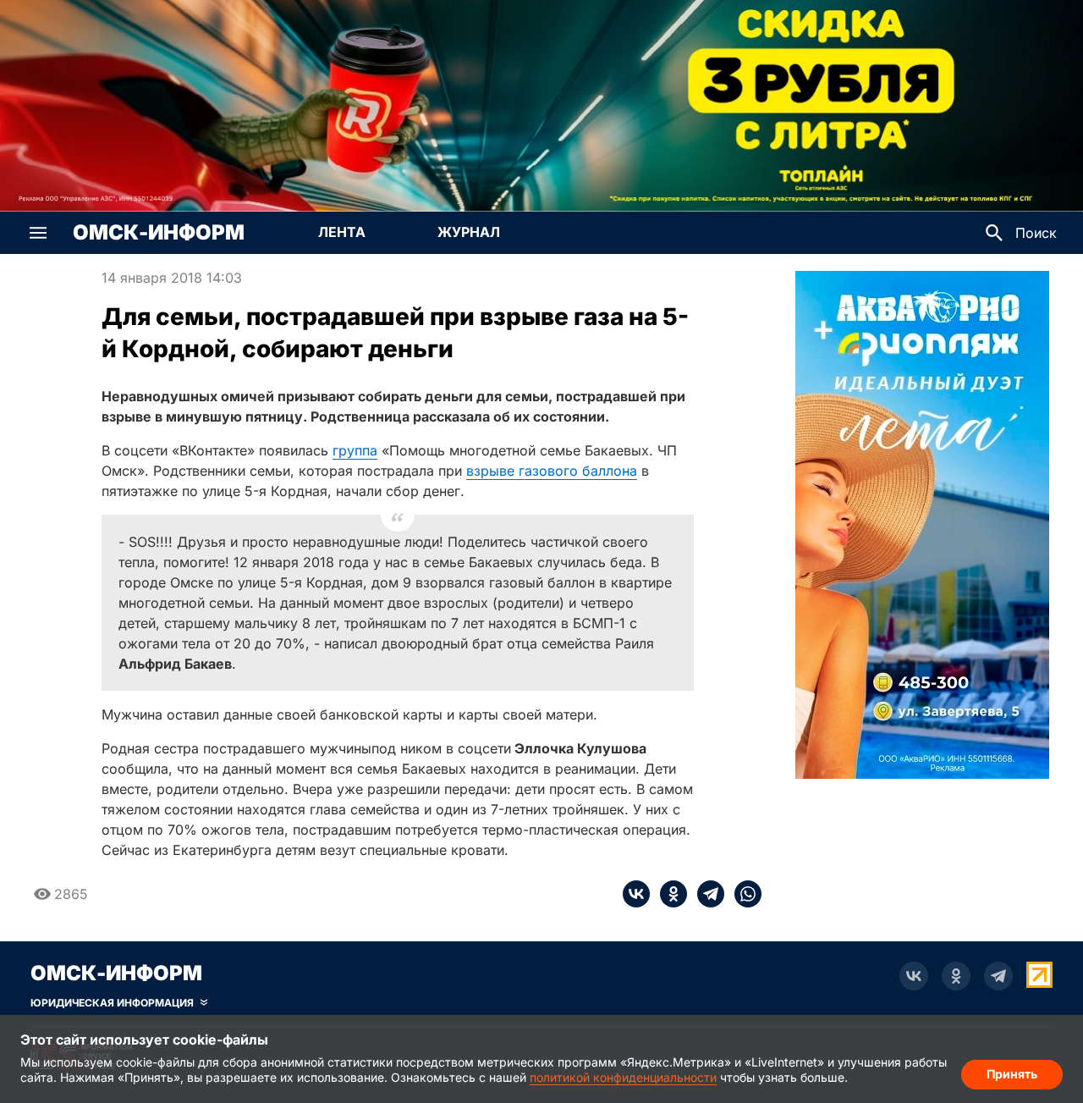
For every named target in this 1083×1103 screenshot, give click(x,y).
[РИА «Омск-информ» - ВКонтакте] (913, 976)
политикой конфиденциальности (623, 1077)
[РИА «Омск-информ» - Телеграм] (998, 976)
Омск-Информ (159, 233)
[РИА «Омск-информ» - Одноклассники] (956, 976)
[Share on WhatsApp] (742, 893)
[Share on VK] (636, 893)
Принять (1012, 1074)
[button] (38, 233)
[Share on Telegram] (705, 893)
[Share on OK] (668, 893)
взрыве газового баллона (551, 470)
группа (355, 450)
